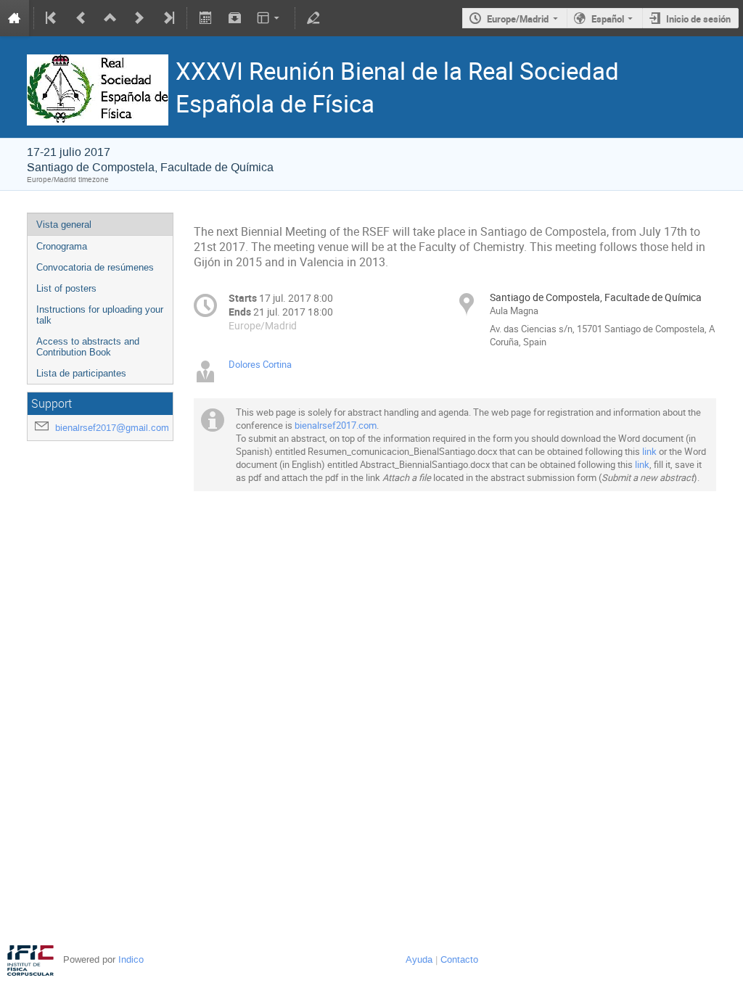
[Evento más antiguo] (81, 18)
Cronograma (61, 246)
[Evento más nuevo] (139, 18)
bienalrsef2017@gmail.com (112, 428)
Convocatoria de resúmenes (95, 267)
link (649, 451)
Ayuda (419, 959)
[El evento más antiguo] (52, 18)
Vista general (63, 224)
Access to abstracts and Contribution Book (87, 347)
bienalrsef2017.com (336, 425)
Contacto (459, 959)
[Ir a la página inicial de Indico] (14, 18)
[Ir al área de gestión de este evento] (313, 18)
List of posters (66, 288)
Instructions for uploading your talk (99, 315)
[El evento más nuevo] (167, 18)
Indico (131, 959)
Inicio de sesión (698, 18)
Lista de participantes (81, 373)
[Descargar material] (234, 18)
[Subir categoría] (110, 18)
